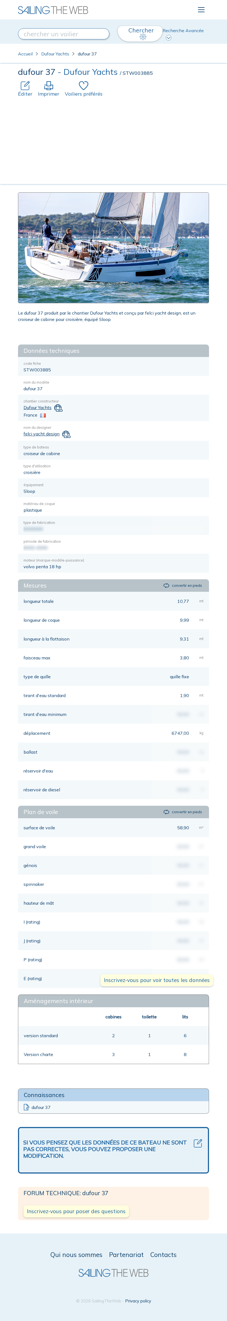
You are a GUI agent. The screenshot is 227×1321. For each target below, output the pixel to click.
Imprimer (48, 94)
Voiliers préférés (83, 94)
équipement (33, 485)
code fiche (32, 363)
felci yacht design (42, 434)
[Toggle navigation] (201, 9)
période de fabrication (42, 541)
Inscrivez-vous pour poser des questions (76, 1211)
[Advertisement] (113, 139)
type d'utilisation (37, 466)
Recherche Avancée (183, 30)
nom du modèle (36, 382)
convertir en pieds (187, 585)
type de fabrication (39, 522)
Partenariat (126, 1255)
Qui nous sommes (76, 1255)
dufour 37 (41, 1107)
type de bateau (36, 447)
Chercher (141, 30)
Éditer (25, 94)
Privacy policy (138, 1301)
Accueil (25, 54)
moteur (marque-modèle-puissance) (54, 560)
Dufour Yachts (55, 54)
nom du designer (37, 427)
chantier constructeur (41, 401)
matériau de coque (39, 503)
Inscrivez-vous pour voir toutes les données (157, 980)
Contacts (163, 1255)
